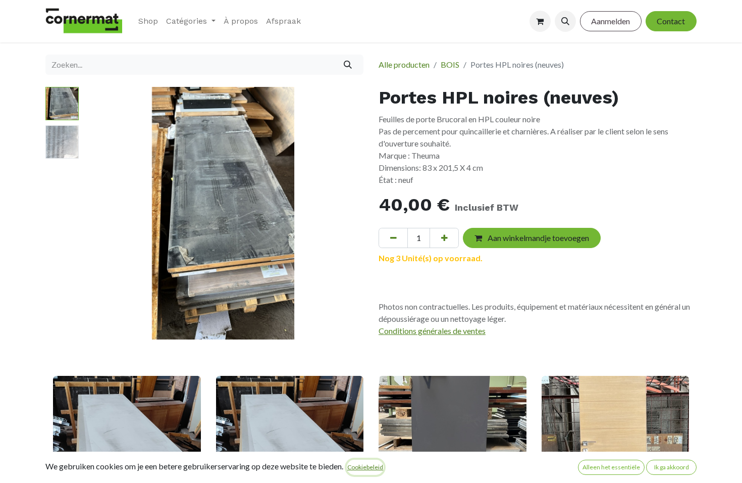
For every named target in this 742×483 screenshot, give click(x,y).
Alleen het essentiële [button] (611, 467)
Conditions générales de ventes (432, 330)
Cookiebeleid (365, 467)
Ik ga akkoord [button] (671, 467)
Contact (671, 21)
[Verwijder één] (393, 238)
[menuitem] (148, 21)
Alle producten (404, 64)
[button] (565, 21)
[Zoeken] (348, 65)
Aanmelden (610, 21)
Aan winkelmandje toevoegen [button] (537, 238)
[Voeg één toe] (444, 238)
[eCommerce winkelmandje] (540, 21)
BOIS (450, 64)
